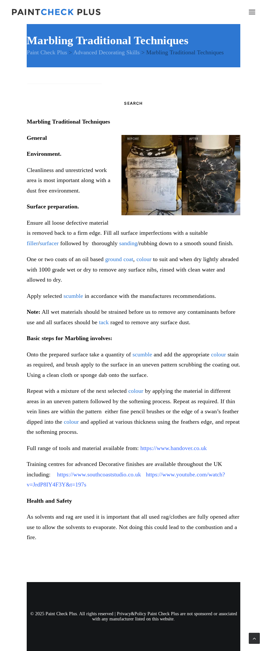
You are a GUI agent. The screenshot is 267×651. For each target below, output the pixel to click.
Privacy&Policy (131, 613)
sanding (128, 243)
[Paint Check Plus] (56, 12)
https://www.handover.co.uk (173, 448)
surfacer (49, 243)
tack (104, 322)
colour (143, 259)
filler (32, 243)
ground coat (119, 259)
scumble (73, 296)
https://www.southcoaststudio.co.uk (99, 474)
